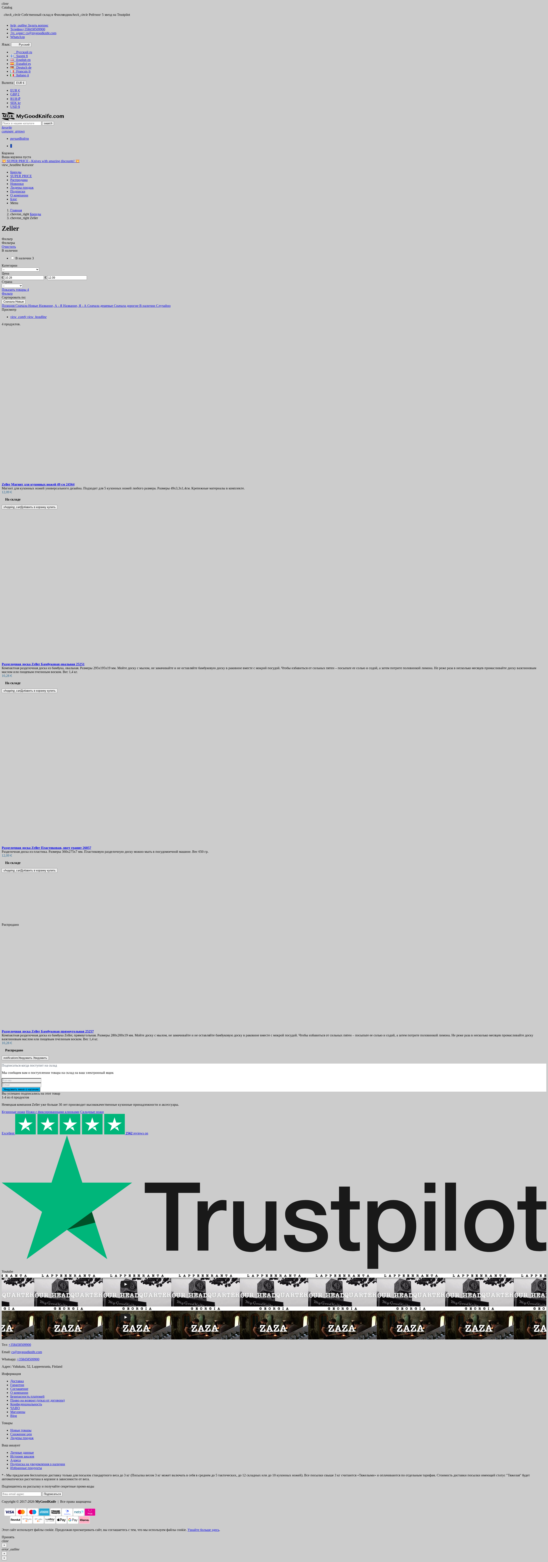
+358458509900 (20, 1345)
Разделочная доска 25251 (43, 664)
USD (15, 106)
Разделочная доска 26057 (46, 848)
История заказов (22, 1456)
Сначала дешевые (100, 306)
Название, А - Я (51, 306)
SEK (15, 103)
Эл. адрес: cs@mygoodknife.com (33, 33)
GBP (14, 94)
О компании (19, 1392)
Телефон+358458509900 (27, 29)
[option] (274, 419)
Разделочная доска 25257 (48, 1031)
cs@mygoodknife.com (26, 1352)
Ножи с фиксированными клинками (52, 1112)
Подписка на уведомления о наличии (37, 1464)
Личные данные (22, 1452)
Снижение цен (21, 1434)
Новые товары (20, 1430)
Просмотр (9, 309)
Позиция (8, 306)
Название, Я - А (75, 306)
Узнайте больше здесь (203, 1530)
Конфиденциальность (26, 1404)
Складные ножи (92, 1112)
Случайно (163, 306)
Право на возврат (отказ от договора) (37, 1400)
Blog (13, 1416)
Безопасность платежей (27, 1396)
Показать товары (15, 289)
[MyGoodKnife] (33, 119)
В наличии (147, 306)
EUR (15, 90)
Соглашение (19, 1389)
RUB (15, 99)
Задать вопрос (29, 25)
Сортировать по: (14, 297)
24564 (38, 484)
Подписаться (52, 1494)
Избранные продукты (26, 1468)
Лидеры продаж (22, 1438)
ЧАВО (15, 1408)
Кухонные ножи (13, 1112)
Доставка (17, 1381)
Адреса (15, 1460)
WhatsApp (17, 37)
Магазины (17, 1412)
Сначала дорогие (126, 306)
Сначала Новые (13, 301)
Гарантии (17, 1385)
